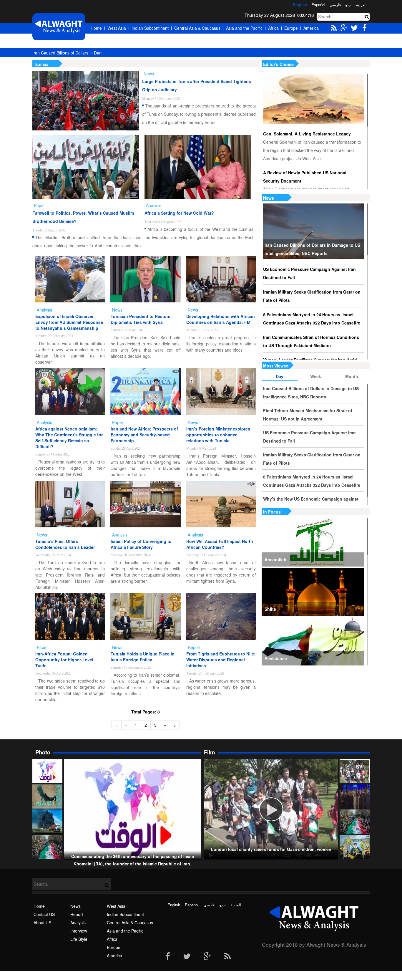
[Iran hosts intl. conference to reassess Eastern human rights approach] (355, 796)
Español (318, 4)
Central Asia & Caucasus (197, 28)
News (268, 198)
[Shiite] (313, 592)
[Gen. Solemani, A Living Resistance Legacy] (313, 99)
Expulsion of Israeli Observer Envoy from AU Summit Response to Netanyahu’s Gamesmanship (69, 322)
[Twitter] (187, 957)
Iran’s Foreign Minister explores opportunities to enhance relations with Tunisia (218, 434)
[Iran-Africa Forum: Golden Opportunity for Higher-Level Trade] (70, 616)
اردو (348, 4)
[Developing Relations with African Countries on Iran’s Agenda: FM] (221, 279)
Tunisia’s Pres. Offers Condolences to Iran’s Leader (65, 544)
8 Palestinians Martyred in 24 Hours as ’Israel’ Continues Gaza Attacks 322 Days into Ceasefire (311, 319)
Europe (291, 28)
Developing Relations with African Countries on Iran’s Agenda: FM (220, 319)
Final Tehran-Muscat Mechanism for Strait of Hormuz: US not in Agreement (307, 415)
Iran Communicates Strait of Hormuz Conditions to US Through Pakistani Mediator (311, 341)
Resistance (276, 658)
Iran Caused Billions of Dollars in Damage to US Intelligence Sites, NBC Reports (106, 53)
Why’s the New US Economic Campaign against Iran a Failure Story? (310, 503)
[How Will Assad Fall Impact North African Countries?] (221, 504)
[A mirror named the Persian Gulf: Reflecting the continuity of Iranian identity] (47, 796)
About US (42, 922)
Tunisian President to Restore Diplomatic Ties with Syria (140, 319)
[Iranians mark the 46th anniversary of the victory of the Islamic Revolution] (355, 821)
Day (279, 376)
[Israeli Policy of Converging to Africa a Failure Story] (145, 504)
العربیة (361, 4)
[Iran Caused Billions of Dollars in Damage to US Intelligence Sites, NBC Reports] (313, 231)
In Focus (272, 512)
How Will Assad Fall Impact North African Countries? (219, 544)
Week (315, 376)
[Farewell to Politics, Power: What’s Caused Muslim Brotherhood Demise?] (85, 167)
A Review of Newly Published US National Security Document (304, 177)
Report (76, 914)
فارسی (335, 4)
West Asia (116, 28)
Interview (78, 931)
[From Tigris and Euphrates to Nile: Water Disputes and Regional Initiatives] (221, 616)
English (300, 4)
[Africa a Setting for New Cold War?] (197, 167)
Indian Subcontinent (150, 28)
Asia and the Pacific (244, 28)
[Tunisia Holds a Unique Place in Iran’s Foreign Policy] (145, 616)
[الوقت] (58, 26)
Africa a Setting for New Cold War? (179, 213)
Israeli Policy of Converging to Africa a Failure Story (141, 544)
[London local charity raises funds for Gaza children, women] (355, 771)
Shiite (270, 609)
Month (351, 376)
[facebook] (167, 957)
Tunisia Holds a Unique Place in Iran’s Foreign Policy (143, 657)
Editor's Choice (278, 64)
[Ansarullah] (313, 542)
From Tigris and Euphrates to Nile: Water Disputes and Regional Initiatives (220, 659)
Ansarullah (275, 559)
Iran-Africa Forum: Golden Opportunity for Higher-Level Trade (64, 659)
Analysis (78, 922)
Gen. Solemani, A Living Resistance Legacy (307, 134)
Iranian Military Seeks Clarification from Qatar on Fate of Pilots (312, 296)
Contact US (44, 914)
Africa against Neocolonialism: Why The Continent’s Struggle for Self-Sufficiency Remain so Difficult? (69, 437)
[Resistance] (313, 641)
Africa (273, 28)
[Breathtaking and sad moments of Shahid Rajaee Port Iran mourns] (47, 821)
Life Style (78, 939)
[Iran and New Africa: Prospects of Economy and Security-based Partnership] (145, 391)
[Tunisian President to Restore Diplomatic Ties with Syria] (145, 279)
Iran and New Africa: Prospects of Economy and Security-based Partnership (144, 434)
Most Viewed (276, 366)
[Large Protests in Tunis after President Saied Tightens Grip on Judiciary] (85, 100)
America (311, 28)
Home (96, 28)
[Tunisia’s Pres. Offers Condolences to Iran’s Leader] (70, 504)
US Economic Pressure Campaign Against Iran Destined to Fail (309, 273)
